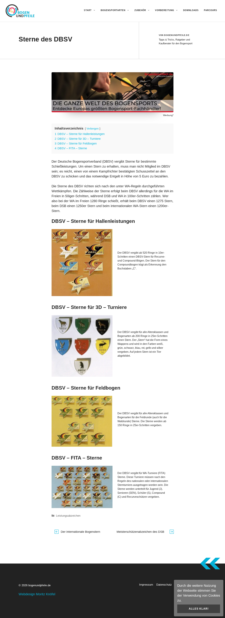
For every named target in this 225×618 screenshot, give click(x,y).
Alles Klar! (199, 608)
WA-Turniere (150, 473)
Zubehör (140, 10)
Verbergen (92, 128)
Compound (158, 492)
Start (88, 10)
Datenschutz (164, 584)
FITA (161, 473)
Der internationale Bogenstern (80, 531)
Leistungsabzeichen (68, 515)
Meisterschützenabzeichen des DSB (140, 531)
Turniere (139, 477)
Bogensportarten (113, 10)
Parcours (210, 10)
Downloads (191, 10)
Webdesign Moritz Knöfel (37, 594)
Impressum (146, 584)
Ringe (102, 201)
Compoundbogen (127, 264)
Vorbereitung (164, 10)
